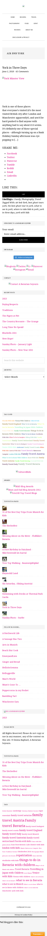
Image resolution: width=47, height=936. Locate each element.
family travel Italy (10, 464)
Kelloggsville (8, 673)
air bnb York (21, 202)
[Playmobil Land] (4, 569)
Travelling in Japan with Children (29, 427)
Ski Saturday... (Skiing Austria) (17, 583)
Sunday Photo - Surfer (13, 618)
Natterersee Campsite (31, 848)
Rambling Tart (9, 696)
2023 (4, 298)
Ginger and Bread (11, 662)
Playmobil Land (10, 573)
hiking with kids (31, 437)
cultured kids (35, 421)
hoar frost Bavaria (18, 845)
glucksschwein (6, 845)
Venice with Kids (9, 447)
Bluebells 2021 (9, 333)
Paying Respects (10, 304)
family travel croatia (32, 447)
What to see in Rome (28, 434)
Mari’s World (8, 679)
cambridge (17, 811)
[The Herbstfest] (4, 521)
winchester (6, 891)
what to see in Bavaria (29, 880)
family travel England (11, 424)
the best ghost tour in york (20, 206)
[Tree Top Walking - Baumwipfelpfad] (4, 558)
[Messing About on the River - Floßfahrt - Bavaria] (4, 531)
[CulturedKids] (23, 472)
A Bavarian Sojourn (17, 711)
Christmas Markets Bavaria (30, 811)
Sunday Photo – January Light (17, 344)
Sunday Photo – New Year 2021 (17, 350)
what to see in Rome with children (14, 458)
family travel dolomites (22, 431)
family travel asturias (21, 815)
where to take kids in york (26, 209)
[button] (34, 35)
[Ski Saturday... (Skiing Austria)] (4, 579)
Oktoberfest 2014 (24, 852)
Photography (28, 199)
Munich (23, 848)
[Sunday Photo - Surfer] (4, 613)
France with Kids (8, 431)
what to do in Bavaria (29, 424)
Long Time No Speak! (13, 327)
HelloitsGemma (10, 667)
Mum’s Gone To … (11, 685)
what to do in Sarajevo (17, 437)
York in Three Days (14, 67)
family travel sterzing (22, 461)
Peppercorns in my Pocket (15, 690)
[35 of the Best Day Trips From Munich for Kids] (4, 507)
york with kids (22, 212)
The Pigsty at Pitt (10, 316)
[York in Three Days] (4, 603)
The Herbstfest (9, 526)
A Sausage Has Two (12, 639)
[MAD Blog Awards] (23, 486)
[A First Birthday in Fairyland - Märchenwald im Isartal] (4, 545)
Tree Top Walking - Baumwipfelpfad (20, 563)
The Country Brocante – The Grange (20, 321)
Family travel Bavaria (29, 464)
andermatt (20, 447)
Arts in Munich (10, 645)
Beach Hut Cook (10, 650)
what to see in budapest (19, 444)
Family (17, 199)
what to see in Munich (12, 884)
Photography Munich (38, 852)
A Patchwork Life (11, 633)
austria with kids (15, 450)
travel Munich (28, 873)
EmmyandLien (9, 656)
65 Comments (22, 71)
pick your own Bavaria (9, 856)
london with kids (15, 454)
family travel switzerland (22, 440)
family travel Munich (30, 834)
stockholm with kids (10, 860)
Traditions (7, 310)
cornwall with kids (37, 461)
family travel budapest (35, 444)
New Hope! (7, 338)
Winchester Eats (10, 702)
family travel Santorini (14, 837)
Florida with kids (8, 421)
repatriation (24, 855)
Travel (38, 199)
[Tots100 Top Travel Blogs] (23, 493)
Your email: (8, 229)
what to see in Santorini (31, 887)
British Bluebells (7, 811)
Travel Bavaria (27, 450)
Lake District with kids (35, 845)
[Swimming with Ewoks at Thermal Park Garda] (4, 589)
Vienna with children (22, 421)
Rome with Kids (33, 458)
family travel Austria (33, 453)
